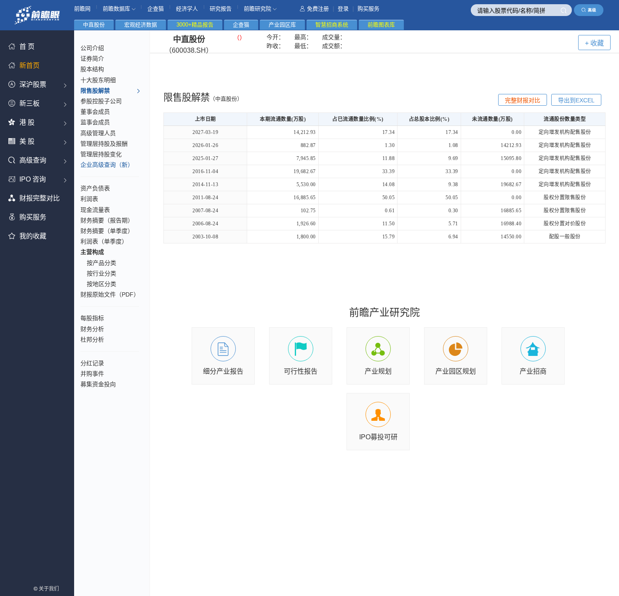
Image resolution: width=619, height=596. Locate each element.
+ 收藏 (594, 43)
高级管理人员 (98, 133)
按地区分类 (101, 284)
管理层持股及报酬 (104, 143)
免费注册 (318, 8)
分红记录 (92, 363)
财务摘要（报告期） (106, 220)
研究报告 (221, 8)
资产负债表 (95, 188)
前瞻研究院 (258, 8)
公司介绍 (92, 48)
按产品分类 (101, 262)
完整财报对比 (522, 100)
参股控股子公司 (101, 101)
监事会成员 (95, 122)
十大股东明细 (98, 80)
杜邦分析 (92, 339)
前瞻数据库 (117, 8)
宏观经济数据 (140, 24)
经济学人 (187, 8)
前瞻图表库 (381, 24)
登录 (343, 8)
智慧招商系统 (331, 24)
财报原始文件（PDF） (109, 294)
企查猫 (155, 8)
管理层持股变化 (101, 154)
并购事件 (92, 373)
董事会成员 (95, 111)
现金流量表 (95, 209)
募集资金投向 (98, 384)
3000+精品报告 (194, 24)
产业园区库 (282, 24)
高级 (592, 10)
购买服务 (368, 8)
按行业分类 (101, 273)
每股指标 (92, 318)
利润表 (89, 198)
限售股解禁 (95, 90)
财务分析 (92, 329)
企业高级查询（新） (106, 164)
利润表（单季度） (104, 241)
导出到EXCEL (576, 100)
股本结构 (92, 69)
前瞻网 (82, 8)
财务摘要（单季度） (106, 230)
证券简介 (92, 58)
